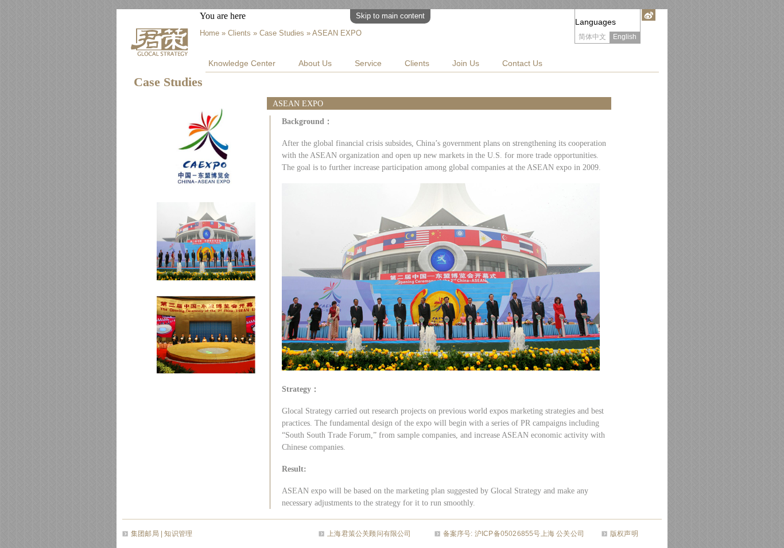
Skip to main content (390, 15)
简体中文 (592, 37)
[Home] (162, 41)
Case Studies (281, 33)
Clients (417, 63)
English (624, 37)
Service (368, 63)
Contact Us (522, 63)
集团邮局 (145, 534)
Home (209, 33)
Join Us (465, 63)
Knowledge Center (241, 63)
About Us (315, 63)
